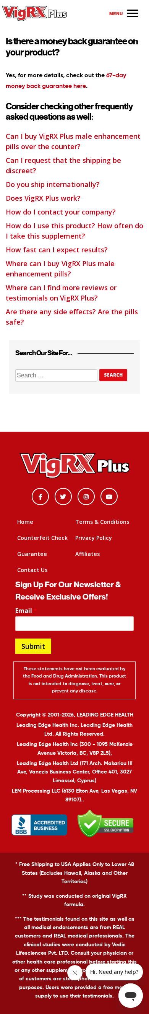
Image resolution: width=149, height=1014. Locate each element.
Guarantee (32, 553)
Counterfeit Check (42, 537)
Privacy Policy (93, 537)
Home (25, 521)
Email (26, 611)
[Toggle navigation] (124, 13)
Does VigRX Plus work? (43, 198)
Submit (33, 646)
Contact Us (32, 570)
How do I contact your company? (61, 211)
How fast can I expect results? (57, 249)
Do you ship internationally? (53, 184)
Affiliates (87, 553)
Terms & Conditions (102, 521)
